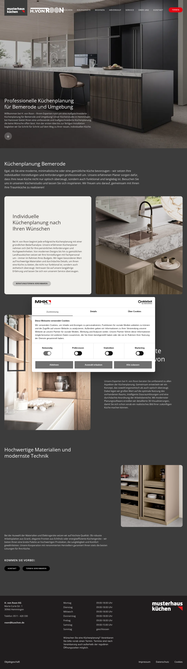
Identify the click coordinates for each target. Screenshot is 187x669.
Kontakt (158, 10)
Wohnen (100, 10)
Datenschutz (162, 661)
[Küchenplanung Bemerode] (8, 136)
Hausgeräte (84, 10)
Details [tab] (93, 311)
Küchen (68, 10)
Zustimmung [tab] (52, 312)
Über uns (143, 10)
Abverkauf (115, 10)
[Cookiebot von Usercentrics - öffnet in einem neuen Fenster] (140, 302)
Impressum (144, 661)
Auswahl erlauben (93, 365)
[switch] (78, 353)
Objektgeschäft (12, 661)
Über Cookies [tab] (134, 311)
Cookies (179, 661)
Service (130, 10)
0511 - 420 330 (20, 616)
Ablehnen (54, 365)
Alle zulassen (132, 365)
